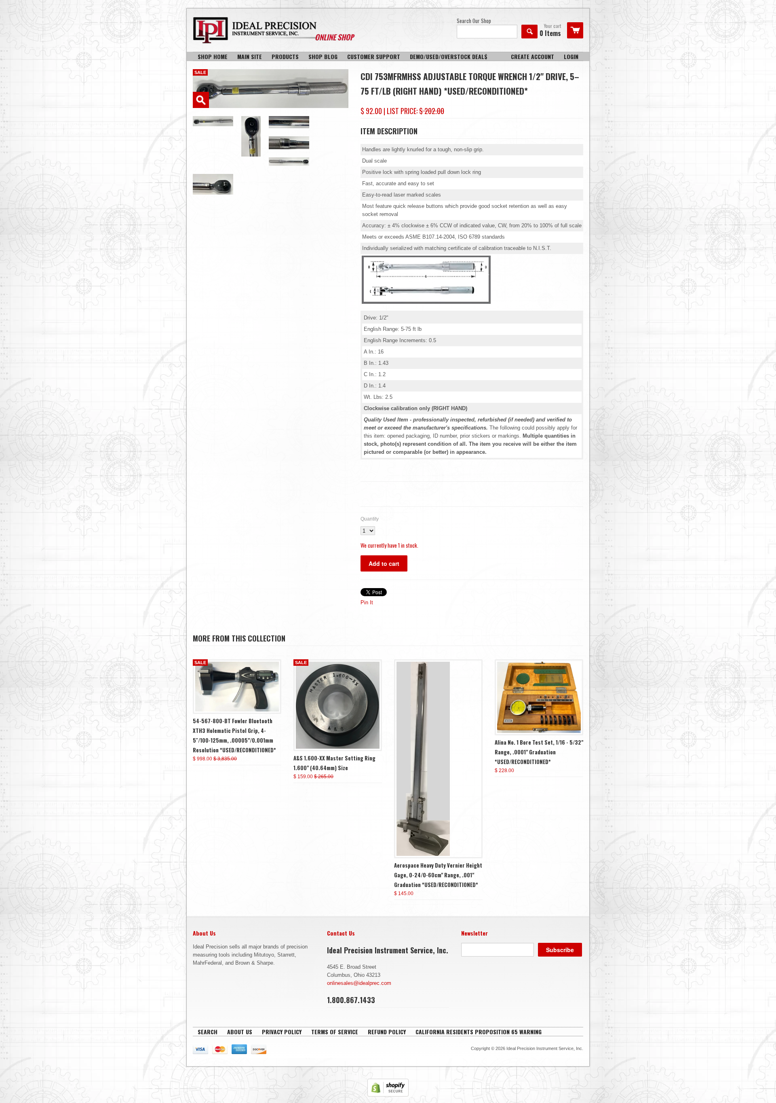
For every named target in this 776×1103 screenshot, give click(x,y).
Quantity (370, 519)
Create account (532, 56)
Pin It (367, 602)
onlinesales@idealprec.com (359, 983)
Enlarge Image (201, 100)
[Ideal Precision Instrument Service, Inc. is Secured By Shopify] (388, 1095)
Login (571, 56)
